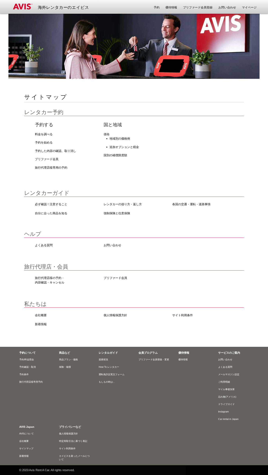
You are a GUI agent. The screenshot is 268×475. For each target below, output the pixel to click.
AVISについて (26, 433)
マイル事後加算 (226, 389)
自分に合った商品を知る (51, 213)
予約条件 (24, 374)
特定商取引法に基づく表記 (73, 441)
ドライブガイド (226, 404)
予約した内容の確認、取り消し (55, 151)
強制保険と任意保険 (117, 213)
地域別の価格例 (119, 138)
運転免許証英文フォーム (112, 374)
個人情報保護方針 (115, 315)
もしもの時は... (107, 382)
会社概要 (41, 315)
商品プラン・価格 (68, 359)
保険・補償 (65, 367)
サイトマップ (26, 448)
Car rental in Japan (228, 419)
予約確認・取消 (27, 367)
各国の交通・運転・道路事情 (191, 204)
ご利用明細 (224, 382)
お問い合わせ (112, 245)
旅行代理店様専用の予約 (51, 167)
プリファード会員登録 (197, 7)
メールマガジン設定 (228, 374)
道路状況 (103, 359)
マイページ (249, 7)
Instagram (223, 411)
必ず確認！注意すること (51, 204)
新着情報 (41, 324)
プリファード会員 (46, 159)
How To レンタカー (109, 367)
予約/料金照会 (26, 359)
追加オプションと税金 (124, 147)
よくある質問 (44, 245)
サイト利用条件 (182, 315)
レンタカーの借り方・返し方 (123, 204)
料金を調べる (44, 134)
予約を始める (44, 142)
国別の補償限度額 (115, 155)
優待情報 (171, 7)
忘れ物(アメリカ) (227, 396)
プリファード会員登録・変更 (154, 359)
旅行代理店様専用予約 (31, 382)
